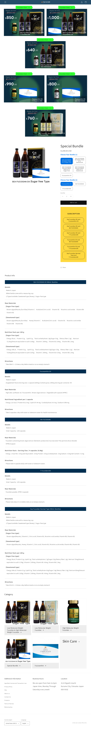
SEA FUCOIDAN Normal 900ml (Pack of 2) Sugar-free (66, 169)
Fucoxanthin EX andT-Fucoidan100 (73, 247)
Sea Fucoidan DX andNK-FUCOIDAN (73, 227)
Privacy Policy (8, 686)
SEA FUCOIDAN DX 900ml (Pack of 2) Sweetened (79, 160)
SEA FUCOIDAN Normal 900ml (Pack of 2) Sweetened (79, 169)
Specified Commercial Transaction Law (15, 683)
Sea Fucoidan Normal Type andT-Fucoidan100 (73, 255)
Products (7, 700)
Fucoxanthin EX (66, 175)
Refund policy (8, 707)
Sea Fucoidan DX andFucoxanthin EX (73, 220)
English (24, 723)
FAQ (5, 690)
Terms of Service (9, 703)
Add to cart (73, 202)
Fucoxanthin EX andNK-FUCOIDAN (73, 241)
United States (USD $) (11, 723)
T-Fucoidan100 (66, 188)
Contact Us (7, 697)
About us (7, 693)
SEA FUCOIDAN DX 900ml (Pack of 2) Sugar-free (66, 161)
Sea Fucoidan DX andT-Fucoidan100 (73, 234)
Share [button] (64, 267)
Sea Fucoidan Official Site (81, 722)
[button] (5, 2)
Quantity (63, 193)
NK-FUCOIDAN (79, 184)
